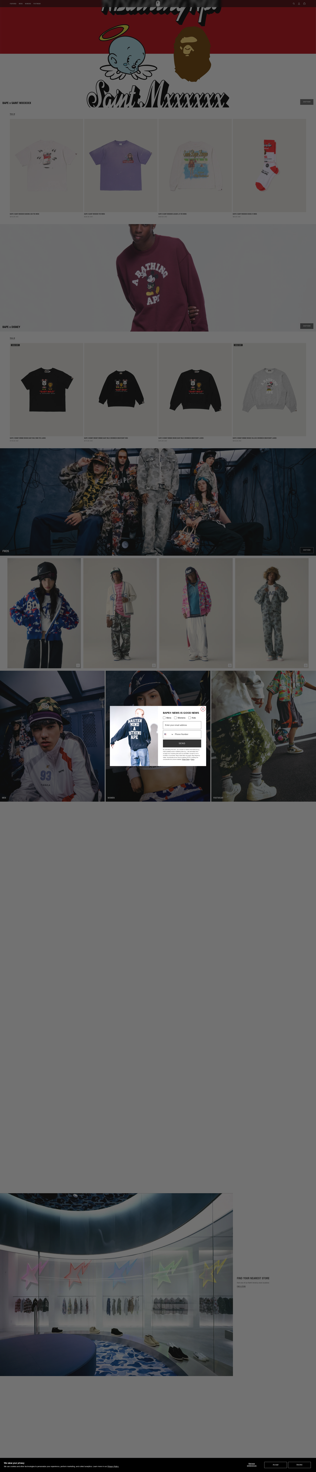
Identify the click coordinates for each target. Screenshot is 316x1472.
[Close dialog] (203, 709)
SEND (182, 743)
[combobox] (168, 734)
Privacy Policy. (113, 1467)
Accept (275, 1465)
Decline (299, 1465)
